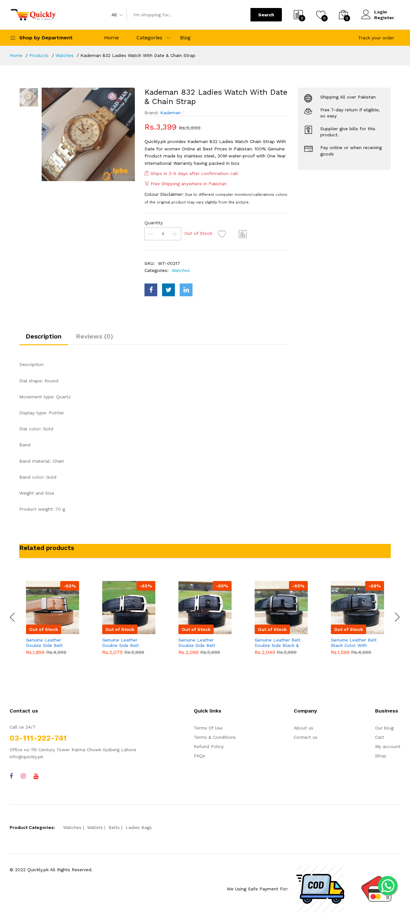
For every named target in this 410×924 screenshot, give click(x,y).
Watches (64, 55)
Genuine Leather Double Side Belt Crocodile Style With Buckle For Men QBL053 (200, 642)
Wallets (95, 827)
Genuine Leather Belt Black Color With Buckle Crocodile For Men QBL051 (354, 642)
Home (111, 38)
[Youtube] (36, 776)
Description (44, 336)
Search (266, 14)
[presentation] (12, 617)
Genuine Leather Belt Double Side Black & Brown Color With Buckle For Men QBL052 (277, 642)
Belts (114, 827)
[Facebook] (11, 776)
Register (384, 17)
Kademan (170, 112)
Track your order (376, 37)
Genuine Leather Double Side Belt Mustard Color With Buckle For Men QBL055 (47, 642)
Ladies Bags (139, 827)
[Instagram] (23, 776)
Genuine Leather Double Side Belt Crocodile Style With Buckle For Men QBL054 (124, 642)
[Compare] (242, 233)
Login (380, 11)
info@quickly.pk (26, 756)
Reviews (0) (94, 336)
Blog (185, 38)
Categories (149, 38)
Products (39, 55)
